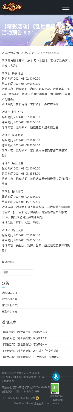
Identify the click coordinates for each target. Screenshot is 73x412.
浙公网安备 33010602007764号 (19, 398)
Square (38, 403)
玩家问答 (7, 311)
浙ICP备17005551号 (23, 377)
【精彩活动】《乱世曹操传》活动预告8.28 (24, 331)
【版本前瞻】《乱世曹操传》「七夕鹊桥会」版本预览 (30, 357)
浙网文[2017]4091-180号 (37, 387)
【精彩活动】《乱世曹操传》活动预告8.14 (24, 344)
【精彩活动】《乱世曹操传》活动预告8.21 (24, 338)
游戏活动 (7, 299)
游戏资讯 (9, 262)
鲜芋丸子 (29, 52)
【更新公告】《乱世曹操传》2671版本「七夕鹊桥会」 (31, 350)
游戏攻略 (7, 292)
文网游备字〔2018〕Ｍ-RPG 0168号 (21, 391)
